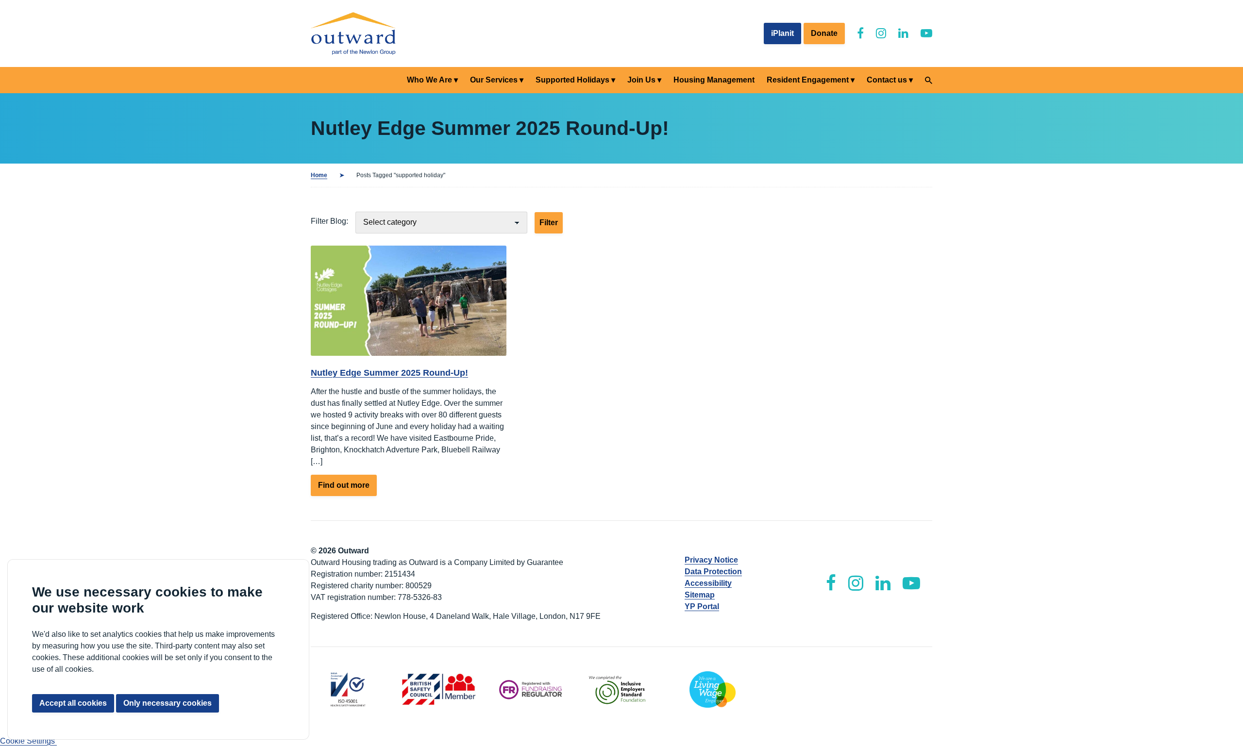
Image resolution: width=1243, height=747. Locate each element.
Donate (824, 33)
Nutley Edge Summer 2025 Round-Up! (389, 373)
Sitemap (700, 595)
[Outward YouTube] (926, 33)
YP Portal (702, 606)
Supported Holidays (572, 80)
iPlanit (782, 33)
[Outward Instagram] (881, 33)
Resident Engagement (808, 80)
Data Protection (713, 571)
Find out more (347, 488)
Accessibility (708, 583)
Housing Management (714, 80)
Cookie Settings (28, 741)
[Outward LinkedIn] (903, 33)
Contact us (887, 80)
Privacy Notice (711, 560)
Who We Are (429, 80)
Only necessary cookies (167, 703)
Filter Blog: (329, 221)
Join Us (641, 80)
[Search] (928, 80)
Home (319, 175)
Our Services (494, 80)
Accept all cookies (73, 703)
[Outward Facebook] (860, 33)
